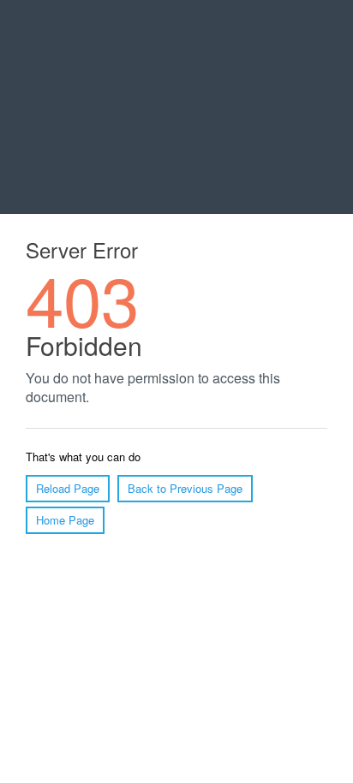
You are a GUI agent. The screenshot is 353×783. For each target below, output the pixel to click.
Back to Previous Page (185, 488)
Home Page (65, 520)
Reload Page (67, 488)
